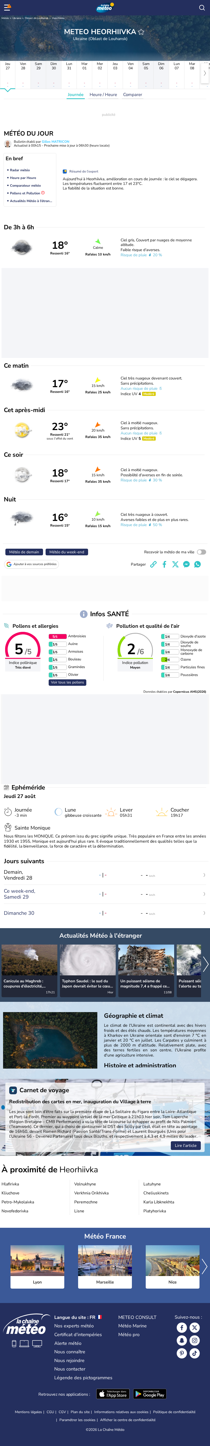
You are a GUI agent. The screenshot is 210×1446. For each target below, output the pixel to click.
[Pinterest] (182, 1353)
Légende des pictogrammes (83, 1378)
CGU (50, 1412)
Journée (75, 95)
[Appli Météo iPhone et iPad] (113, 1394)
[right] (205, 73)
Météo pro (129, 1334)
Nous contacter (69, 1369)
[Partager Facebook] (164, 564)
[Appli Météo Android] (149, 1394)
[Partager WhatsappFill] (197, 564)
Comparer (132, 95)
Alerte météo (67, 1343)
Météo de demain (24, 552)
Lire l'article (186, 1145)
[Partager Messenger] (186, 564)
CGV (62, 1412)
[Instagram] (195, 1340)
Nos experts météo (74, 1326)
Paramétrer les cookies (77, 1420)
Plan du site (80, 1412)
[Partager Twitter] (175, 564)
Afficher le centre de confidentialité (127, 1420)
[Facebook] (182, 1328)
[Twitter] (195, 1328)
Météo (5, 18)
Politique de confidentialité (174, 1412)
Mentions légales (28, 1412)
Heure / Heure (103, 95)
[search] (202, 8)
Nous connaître (69, 1352)
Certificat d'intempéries (78, 1334)
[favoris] (141, 31)
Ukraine (17, 18)
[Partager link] (153, 564)
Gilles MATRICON (55, 141)
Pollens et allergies (35, 626)
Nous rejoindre (69, 1360)
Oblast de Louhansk (36, 18)
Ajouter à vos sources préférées (35, 564)
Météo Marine (132, 1326)
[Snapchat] (182, 1340)
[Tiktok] (195, 1353)
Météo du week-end (66, 552)
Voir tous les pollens (67, 682)
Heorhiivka (58, 18)
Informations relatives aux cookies (121, 1412)
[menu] (8, 8)
